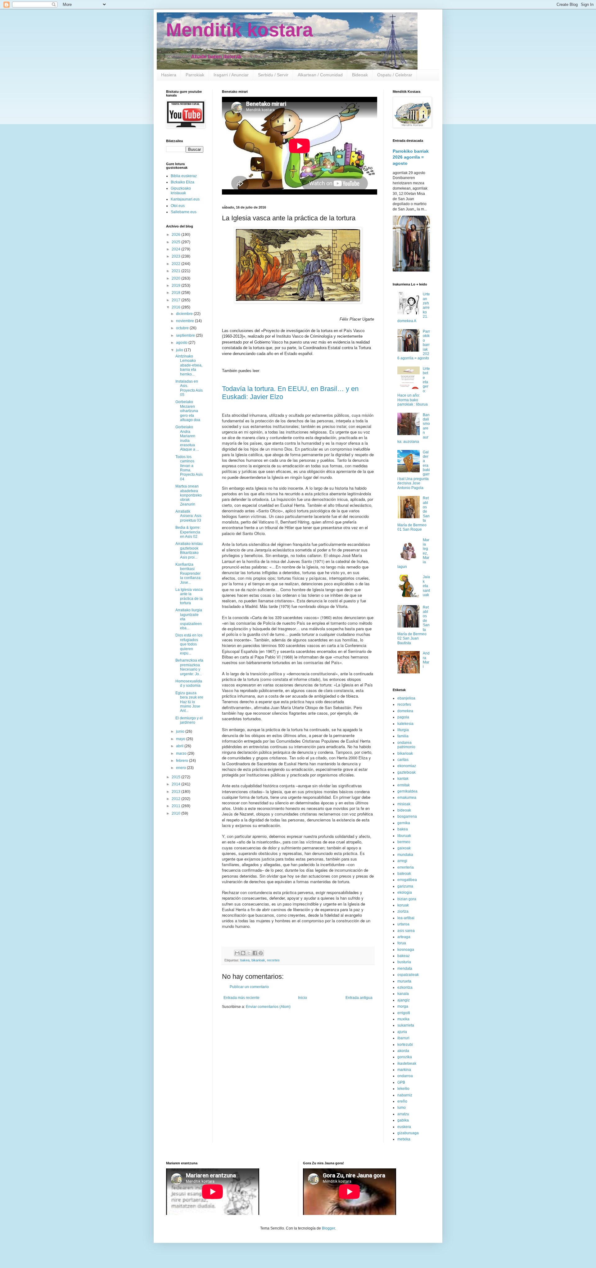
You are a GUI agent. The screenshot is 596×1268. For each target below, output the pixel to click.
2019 (176, 285)
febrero (182, 760)
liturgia (403, 730)
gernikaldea (407, 791)
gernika (403, 823)
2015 (176, 777)
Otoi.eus (178, 206)
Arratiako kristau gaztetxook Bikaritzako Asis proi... (189, 550)
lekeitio (403, 1088)
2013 (176, 791)
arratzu (403, 1114)
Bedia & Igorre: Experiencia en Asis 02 (188, 532)
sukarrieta (405, 1025)
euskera (404, 1127)
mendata (404, 968)
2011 (176, 806)
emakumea (406, 797)
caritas (403, 760)
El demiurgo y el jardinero (189, 720)
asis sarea (406, 931)
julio (180, 350)
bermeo (403, 842)
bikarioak (258, 960)
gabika (403, 1120)
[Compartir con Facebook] (255, 953)
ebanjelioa (406, 698)
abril (180, 746)
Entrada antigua (358, 998)
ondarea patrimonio (406, 744)
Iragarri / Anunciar (231, 74)
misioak (403, 804)
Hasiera (168, 74)
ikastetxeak (406, 1063)
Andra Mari (426, 660)
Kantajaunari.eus (185, 199)
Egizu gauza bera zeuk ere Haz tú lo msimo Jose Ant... (189, 702)
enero (181, 768)
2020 (176, 278)
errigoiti (403, 1013)
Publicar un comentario (249, 987)
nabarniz (404, 1095)
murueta (404, 981)
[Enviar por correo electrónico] (237, 953)
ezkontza (405, 987)
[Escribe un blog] (243, 953)
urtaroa (403, 924)
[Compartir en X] (249, 953)
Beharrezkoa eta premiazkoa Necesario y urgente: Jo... (189, 667)
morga (402, 1006)
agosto (182, 342)
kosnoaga (405, 949)
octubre (183, 328)
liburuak (404, 836)
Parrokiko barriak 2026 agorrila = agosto (411, 157)
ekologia (404, 892)
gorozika (404, 1057)
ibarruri (403, 1038)
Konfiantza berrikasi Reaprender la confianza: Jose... (188, 573)
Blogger (328, 1228)
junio (180, 731)
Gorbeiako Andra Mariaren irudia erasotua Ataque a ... (187, 438)
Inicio (302, 998)
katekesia (405, 724)
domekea (405, 711)
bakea (245, 960)
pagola (403, 717)
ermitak (403, 785)
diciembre (185, 314)
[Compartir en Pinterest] (261, 953)
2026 (176, 234)
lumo (401, 1107)
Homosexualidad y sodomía (188, 683)
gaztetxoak (406, 772)
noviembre (185, 321)
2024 (176, 249)
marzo (181, 753)
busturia (404, 962)
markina (404, 1070)
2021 (176, 271)
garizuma (405, 886)
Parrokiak (195, 74)
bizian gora (406, 899)
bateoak (404, 873)
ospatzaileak (408, 975)
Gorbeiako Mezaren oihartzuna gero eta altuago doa (187, 411)
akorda (403, 1051)
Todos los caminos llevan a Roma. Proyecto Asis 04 (189, 468)
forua (401, 943)
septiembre (186, 335)
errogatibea (407, 880)
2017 (176, 300)
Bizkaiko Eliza (182, 182)
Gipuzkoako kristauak (181, 190)
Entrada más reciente (242, 998)
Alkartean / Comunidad (320, 74)
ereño (402, 1101)
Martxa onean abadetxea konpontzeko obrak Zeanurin (188, 495)
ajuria (402, 1032)
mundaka (405, 854)
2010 (176, 813)
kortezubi (405, 1044)
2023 (176, 256)
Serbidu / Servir (273, 74)
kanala (403, 993)
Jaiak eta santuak (426, 586)
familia (403, 736)
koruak (403, 905)
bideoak (404, 810)
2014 (176, 784)
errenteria (405, 867)
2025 (176, 242)
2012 (176, 799)
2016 (176, 307)
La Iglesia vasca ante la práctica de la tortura (189, 596)
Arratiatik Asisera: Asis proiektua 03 (188, 516)
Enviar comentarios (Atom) (268, 1007)
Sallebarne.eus (183, 212)
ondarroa (405, 1076)
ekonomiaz (406, 766)
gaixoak (404, 848)
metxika (403, 1139)
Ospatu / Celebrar (394, 74)
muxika (403, 1019)
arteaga (403, 937)
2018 (176, 292)
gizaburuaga (408, 1133)
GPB (401, 1082)
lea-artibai (405, 918)
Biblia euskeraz (184, 176)
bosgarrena (407, 816)
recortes (273, 960)
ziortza (403, 911)
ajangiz (403, 1000)
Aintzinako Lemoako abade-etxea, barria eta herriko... (188, 365)
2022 (176, 264)
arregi (402, 861)
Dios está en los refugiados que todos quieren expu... (188, 644)
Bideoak (360, 74)
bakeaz (403, 956)
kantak (403, 778)
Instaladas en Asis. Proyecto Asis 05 (189, 388)
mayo (181, 739)
